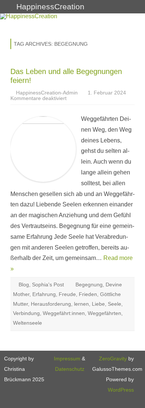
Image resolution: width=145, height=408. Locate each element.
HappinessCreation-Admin (47, 93)
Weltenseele (27, 323)
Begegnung (89, 284)
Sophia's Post (48, 284)
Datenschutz (69, 369)
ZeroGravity (113, 359)
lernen (81, 304)
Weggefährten (104, 313)
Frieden (88, 294)
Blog (24, 284)
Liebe (98, 304)
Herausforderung (51, 304)
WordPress (121, 390)
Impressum (67, 359)
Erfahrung (44, 294)
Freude (67, 294)
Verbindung (26, 313)
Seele (114, 304)
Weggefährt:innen (64, 313)
